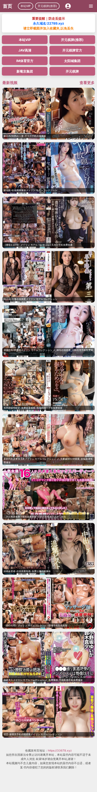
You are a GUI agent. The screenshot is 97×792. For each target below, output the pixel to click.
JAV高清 (24, 50)
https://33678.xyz (60, 750)
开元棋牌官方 (72, 50)
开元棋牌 (72, 71)
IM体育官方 (24, 61)
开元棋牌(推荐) (47, 6)
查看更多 (87, 82)
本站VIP (25, 6)
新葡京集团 (24, 71)
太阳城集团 (72, 61)
